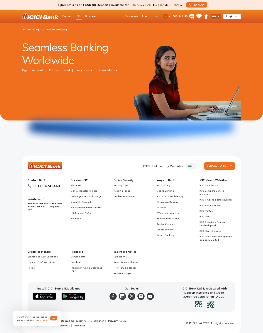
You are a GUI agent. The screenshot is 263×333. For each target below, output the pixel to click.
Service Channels (166, 224)
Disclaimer (97, 320)
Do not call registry (73, 320)
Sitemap (79, 325)
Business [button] (90, 16)
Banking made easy (168, 218)
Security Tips (121, 185)
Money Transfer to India (84, 190)
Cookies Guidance (124, 196)
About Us (76, 185)
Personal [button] (67, 16)
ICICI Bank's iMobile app (170, 196)
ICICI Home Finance (210, 231)
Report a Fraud (122, 190)
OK (53, 318)
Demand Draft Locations (41, 262)
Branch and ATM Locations (43, 256)
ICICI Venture (206, 210)
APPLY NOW (197, 4)
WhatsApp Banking (167, 202)
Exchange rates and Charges (87, 196)
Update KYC (120, 256)
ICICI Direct (205, 216)
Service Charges (123, 273)
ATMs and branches (168, 213)
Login (229, 16)
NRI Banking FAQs (81, 213)
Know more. (41, 319)
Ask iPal (161, 207)
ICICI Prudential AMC (210, 205)
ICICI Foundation (208, 185)
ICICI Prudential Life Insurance (216, 199)
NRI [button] (79, 16)
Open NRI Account (81, 202)
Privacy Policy (117, 320)
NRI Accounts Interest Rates (86, 207)
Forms (31, 267)
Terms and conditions (126, 262)
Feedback (76, 262)
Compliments (78, 256)
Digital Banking (165, 229)
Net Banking (163, 185)
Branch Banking (165, 235)
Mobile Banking (165, 190)
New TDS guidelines (125, 267)
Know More (106, 70)
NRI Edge (76, 218)
